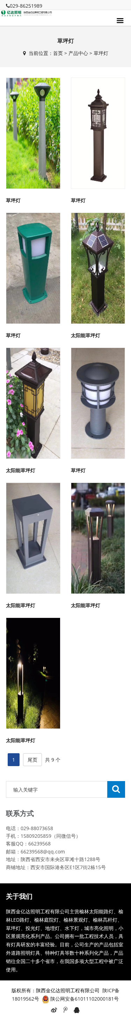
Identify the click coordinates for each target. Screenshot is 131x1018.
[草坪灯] (33, 132)
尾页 (32, 759)
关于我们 (19, 896)
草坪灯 (101, 53)
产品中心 (78, 53)
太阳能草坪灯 (85, 335)
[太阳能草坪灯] (98, 267)
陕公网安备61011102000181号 (84, 998)
